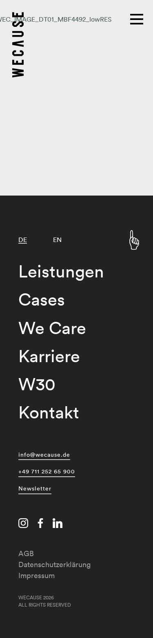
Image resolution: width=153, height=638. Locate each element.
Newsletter (34, 488)
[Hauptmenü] (137, 18)
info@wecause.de (44, 454)
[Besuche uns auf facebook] (40, 524)
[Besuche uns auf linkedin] (57, 524)
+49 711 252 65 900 (46, 471)
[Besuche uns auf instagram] (23, 524)
